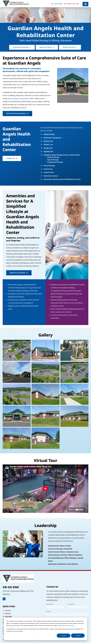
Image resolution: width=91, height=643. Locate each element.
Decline (78, 635)
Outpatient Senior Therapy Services (56, 155)
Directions (6, 594)
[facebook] (4, 598)
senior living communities (18, 99)
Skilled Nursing (49, 134)
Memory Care (48, 141)
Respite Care (48, 148)
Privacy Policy (70, 625)
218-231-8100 (11, 587)
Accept (63, 635)
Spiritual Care (48, 151)
